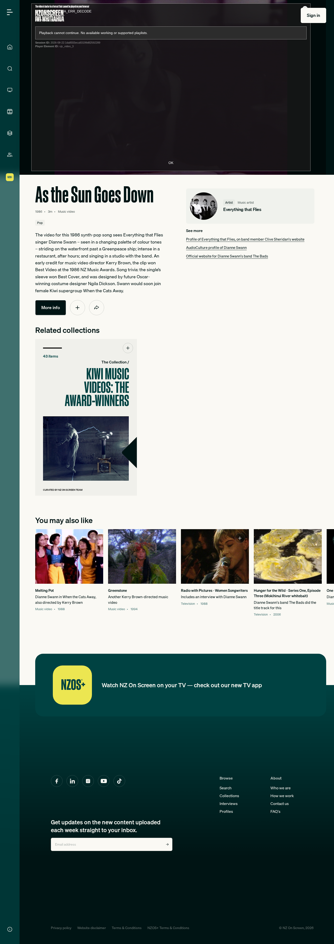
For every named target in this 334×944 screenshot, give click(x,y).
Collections (229, 795)
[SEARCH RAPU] (10, 68)
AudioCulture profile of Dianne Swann (216, 247)
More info (50, 307)
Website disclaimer (91, 927)
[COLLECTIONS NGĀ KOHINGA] (10, 133)
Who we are (280, 788)
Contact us (279, 803)
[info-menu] (10, 929)
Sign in (313, 15)
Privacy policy (61, 927)
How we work (282, 795)
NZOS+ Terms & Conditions (168, 927)
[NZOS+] (10, 177)
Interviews (229, 803)
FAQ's (275, 811)
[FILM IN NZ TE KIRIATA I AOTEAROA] (10, 111)
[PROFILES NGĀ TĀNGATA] (10, 154)
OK (170, 163)
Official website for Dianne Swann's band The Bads (227, 256)
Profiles (226, 811)
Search (226, 788)
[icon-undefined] (77, 307)
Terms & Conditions (127, 927)
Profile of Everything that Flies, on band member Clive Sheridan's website (245, 239)
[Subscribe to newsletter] (167, 844)
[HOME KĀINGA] (10, 47)
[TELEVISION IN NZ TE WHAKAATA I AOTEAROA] (10, 90)
